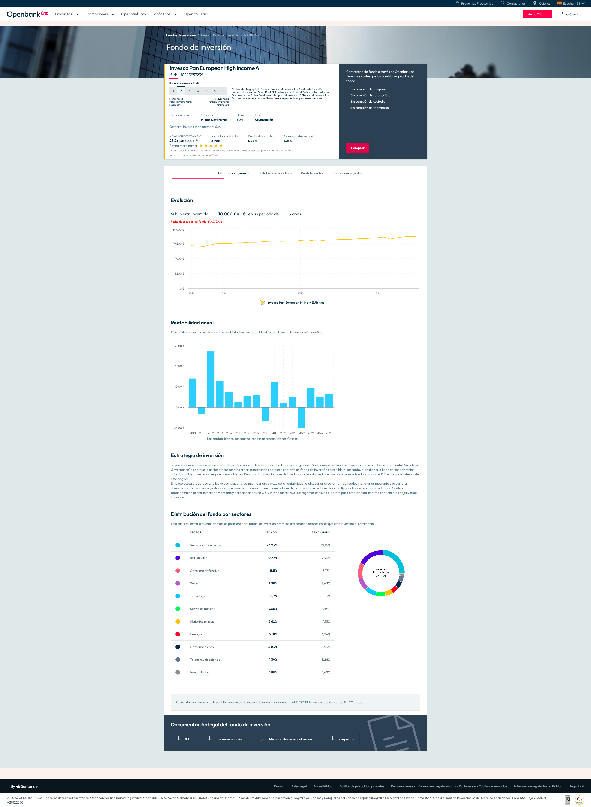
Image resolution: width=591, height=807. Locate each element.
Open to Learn (196, 14)
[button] (571, 3)
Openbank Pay (133, 14)
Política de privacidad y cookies (361, 786)
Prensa (279, 786)
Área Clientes (571, 14)
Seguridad (576, 786)
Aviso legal (299, 786)
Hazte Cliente (537, 14)
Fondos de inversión (181, 35)
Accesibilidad (323, 786)
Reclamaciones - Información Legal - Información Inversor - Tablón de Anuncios (449, 786)
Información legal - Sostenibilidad (538, 786)
